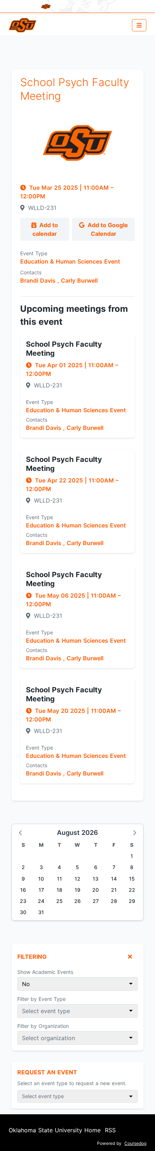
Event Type (33, 253)
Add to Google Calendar (107, 229)
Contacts (30, 272)
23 (23, 901)
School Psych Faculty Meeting (64, 349)
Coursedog (135, 1143)
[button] (20, 832)
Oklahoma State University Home (55, 1130)
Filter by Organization (43, 1026)
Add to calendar (45, 229)
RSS (110, 1130)
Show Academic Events (45, 972)
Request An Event (47, 1072)
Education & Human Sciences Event (70, 261)
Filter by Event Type (41, 999)
